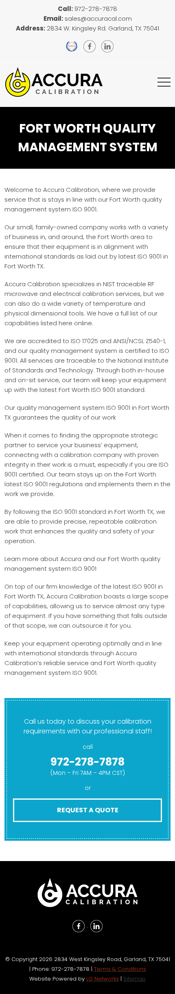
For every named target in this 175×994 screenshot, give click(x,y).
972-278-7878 (95, 8)
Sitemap (134, 979)
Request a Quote (87, 810)
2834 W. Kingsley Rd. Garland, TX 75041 (103, 28)
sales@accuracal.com (98, 18)
